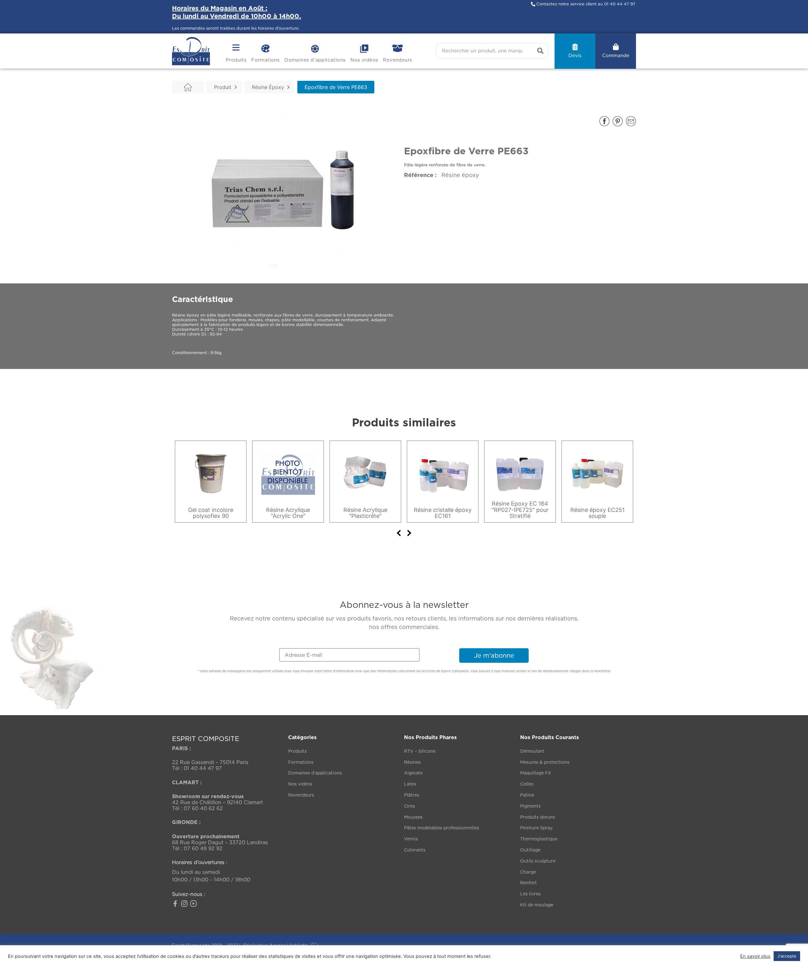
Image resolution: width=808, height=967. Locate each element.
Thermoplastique (538, 838)
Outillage (530, 849)
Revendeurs (397, 59)
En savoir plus (755, 956)
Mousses (413, 817)
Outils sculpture (538, 860)
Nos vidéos (364, 59)
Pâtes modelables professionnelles (441, 827)
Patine (527, 794)
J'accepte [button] (786, 955)
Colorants (414, 849)
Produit (222, 87)
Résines (412, 762)
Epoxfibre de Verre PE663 (336, 87)
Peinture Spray (536, 827)
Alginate (413, 772)
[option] (211, 482)
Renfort (528, 882)
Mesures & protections (544, 762)
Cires (409, 806)
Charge (528, 871)
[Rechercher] (540, 50)
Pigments (530, 806)
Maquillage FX (535, 772)
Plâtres (411, 794)
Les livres (530, 893)
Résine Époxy (268, 87)
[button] (604, 121)
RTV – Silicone (420, 751)
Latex (410, 783)
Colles (526, 783)
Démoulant (532, 751)
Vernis (411, 838)
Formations (265, 59)
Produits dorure (537, 817)
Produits (236, 59)
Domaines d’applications (314, 59)
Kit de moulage (536, 904)
